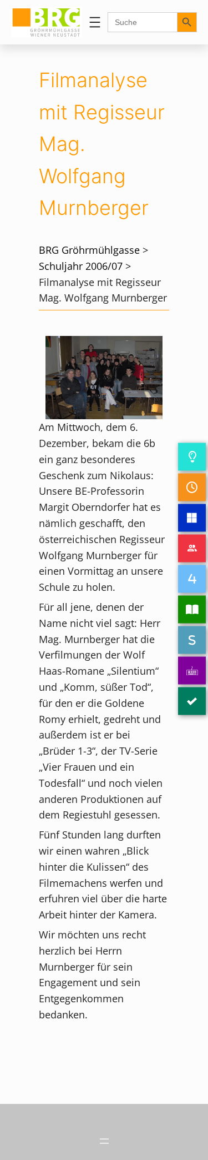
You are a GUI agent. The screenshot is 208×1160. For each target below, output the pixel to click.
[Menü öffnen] (95, 22)
